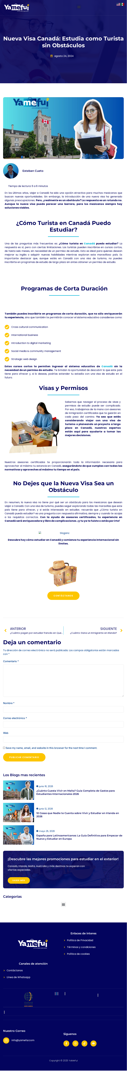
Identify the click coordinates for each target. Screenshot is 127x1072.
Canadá (89, 243)
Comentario (11, 661)
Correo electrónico (15, 718)
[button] (78, 6)
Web (5, 732)
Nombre (8, 703)
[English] (118, 4)
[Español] (123, 4)
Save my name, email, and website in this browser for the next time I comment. (51, 747)
